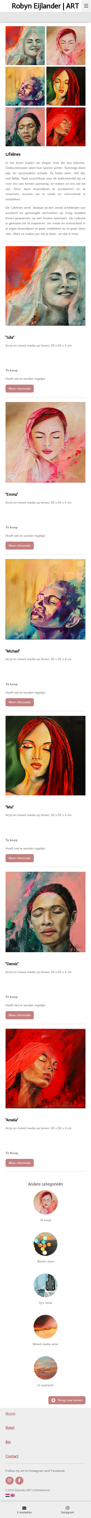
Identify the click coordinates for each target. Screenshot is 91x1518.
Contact (12, 1456)
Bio (8, 1442)
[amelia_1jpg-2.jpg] (66, 126)
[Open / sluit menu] (86, 6)
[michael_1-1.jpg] (25, 86)
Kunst (10, 1427)
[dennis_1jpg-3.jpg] (25, 126)
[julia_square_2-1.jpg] (25, 45)
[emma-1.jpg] (66, 45)
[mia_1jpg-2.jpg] (66, 86)
